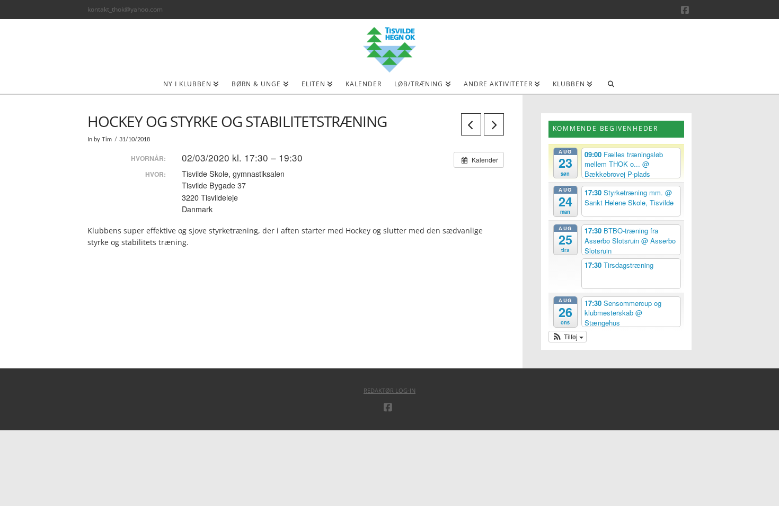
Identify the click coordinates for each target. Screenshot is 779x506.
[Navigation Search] (611, 87)
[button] (568, 336)
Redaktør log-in (389, 390)
